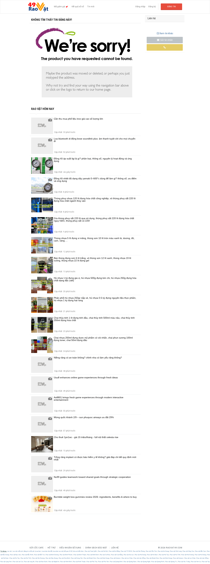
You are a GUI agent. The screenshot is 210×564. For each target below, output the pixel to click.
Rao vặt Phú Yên (103, 561)
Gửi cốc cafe (36, 548)
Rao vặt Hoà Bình (64, 558)
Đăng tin (171, 6)
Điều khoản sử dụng (70, 548)
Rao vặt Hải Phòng (139, 551)
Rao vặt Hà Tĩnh (175, 554)
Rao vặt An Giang (163, 551)
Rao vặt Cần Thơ (151, 551)
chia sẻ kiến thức (78, 551)
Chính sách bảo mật (96, 548)
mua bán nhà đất (47, 551)
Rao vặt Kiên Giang (103, 558)
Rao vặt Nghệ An (54, 561)
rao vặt (9, 551)
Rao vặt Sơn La (196, 561)
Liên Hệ (115, 548)
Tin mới (90, 6)
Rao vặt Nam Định (41, 561)
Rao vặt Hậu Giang (51, 558)
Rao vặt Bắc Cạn (200, 551)
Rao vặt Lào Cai (17, 561)
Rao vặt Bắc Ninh (27, 554)
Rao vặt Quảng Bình (116, 561)
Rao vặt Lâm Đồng (139, 558)
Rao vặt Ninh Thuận (79, 561)
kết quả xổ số (68, 551)
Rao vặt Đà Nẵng (114, 551)
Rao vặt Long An (29, 561)
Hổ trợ (52, 548)
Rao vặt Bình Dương (52, 554)
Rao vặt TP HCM (126, 551)
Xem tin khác (166, 33)
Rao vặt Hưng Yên (77, 558)
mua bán (38, 551)
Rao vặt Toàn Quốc (90, 551)
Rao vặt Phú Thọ (92, 561)
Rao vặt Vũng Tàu (188, 551)
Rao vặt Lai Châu (127, 558)
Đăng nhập (140, 6)
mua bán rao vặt (58, 551)
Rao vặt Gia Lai (128, 554)
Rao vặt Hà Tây (163, 554)
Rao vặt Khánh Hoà (89, 558)
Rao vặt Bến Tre (39, 554)
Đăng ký (152, 6)
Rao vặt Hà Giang (140, 554)
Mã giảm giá (60, 6)
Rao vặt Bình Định (93, 554)
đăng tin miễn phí (29, 551)
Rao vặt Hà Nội (103, 551)
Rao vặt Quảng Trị (171, 561)
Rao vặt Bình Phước (66, 554)
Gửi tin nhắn (166, 40)
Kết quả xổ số (78, 6)
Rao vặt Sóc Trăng (184, 561)
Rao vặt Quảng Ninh (158, 561)
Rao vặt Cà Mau (104, 554)
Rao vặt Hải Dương (187, 554)
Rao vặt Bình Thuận (79, 554)
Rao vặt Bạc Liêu (15, 554)
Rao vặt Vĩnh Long (176, 551)
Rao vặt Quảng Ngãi (144, 561)
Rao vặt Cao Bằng (117, 554)
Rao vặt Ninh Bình (66, 561)
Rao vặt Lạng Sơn (6, 561)
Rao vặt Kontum (115, 558)
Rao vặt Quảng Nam (130, 561)
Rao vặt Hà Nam (152, 554)
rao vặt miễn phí (18, 551)
